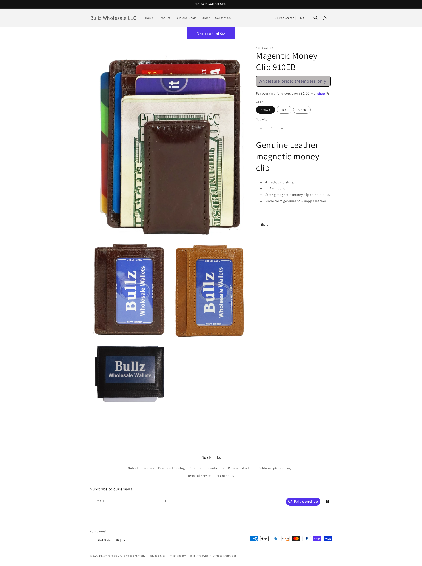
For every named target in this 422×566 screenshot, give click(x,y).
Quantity (261, 120)
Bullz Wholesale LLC (110, 555)
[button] (315, 18)
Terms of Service (199, 476)
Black (302, 110)
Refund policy (224, 476)
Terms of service (199, 555)
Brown (265, 110)
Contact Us (216, 468)
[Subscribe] (164, 501)
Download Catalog (171, 468)
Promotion (196, 468)
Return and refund (241, 468)
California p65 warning (275, 468)
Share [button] (264, 225)
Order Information (141, 468)
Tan (284, 110)
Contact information (224, 555)
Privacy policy (177, 555)
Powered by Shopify (134, 555)
